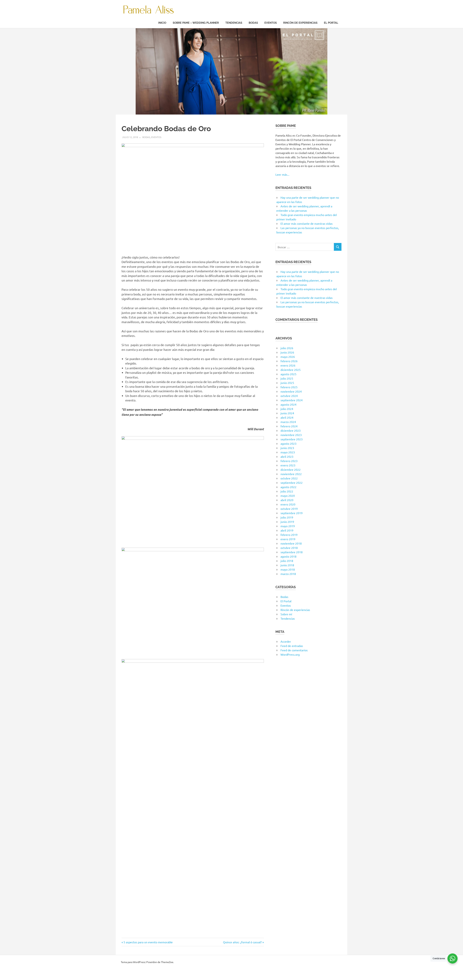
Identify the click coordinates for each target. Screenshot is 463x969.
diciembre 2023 (291, 430)
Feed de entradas (292, 646)
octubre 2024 (289, 395)
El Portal (331, 22)
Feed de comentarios (294, 650)
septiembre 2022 (292, 482)
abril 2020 (287, 500)
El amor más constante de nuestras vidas (307, 223)
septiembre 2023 (292, 439)
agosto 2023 (288, 443)
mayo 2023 (288, 452)
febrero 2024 (289, 426)
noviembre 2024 (291, 391)
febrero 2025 (289, 387)
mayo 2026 (288, 356)
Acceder (286, 641)
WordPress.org (290, 654)
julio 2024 (287, 409)
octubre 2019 (289, 508)
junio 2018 (287, 565)
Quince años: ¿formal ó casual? (242, 942)
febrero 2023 (289, 461)
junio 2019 (287, 521)
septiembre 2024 (292, 400)
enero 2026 (288, 365)
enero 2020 (288, 504)
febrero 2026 (289, 361)
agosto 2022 (288, 487)
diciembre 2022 (291, 469)
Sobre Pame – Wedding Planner (196, 22)
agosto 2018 (288, 556)
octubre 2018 (289, 547)
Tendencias (233, 22)
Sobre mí (286, 614)
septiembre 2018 (292, 552)
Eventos (270, 22)
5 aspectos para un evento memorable (148, 942)
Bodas (253, 22)
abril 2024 (287, 417)
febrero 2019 (289, 534)
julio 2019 (287, 517)
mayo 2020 (288, 495)
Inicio (162, 22)
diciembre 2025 (291, 369)
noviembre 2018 (291, 543)
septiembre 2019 (292, 513)
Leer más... (282, 174)
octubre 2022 (289, 478)
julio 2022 (287, 491)
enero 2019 (288, 539)
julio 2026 (287, 348)
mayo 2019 (288, 526)
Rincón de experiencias (300, 22)
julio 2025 (287, 378)
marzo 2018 (288, 574)
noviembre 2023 (291, 435)
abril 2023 (287, 456)
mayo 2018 (288, 569)
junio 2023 (287, 448)
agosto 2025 (288, 374)
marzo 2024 (288, 422)
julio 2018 (287, 560)
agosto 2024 (288, 404)
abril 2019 (287, 530)
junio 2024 (287, 413)
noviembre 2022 (291, 474)
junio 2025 (287, 382)
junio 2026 (287, 352)
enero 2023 (288, 465)
